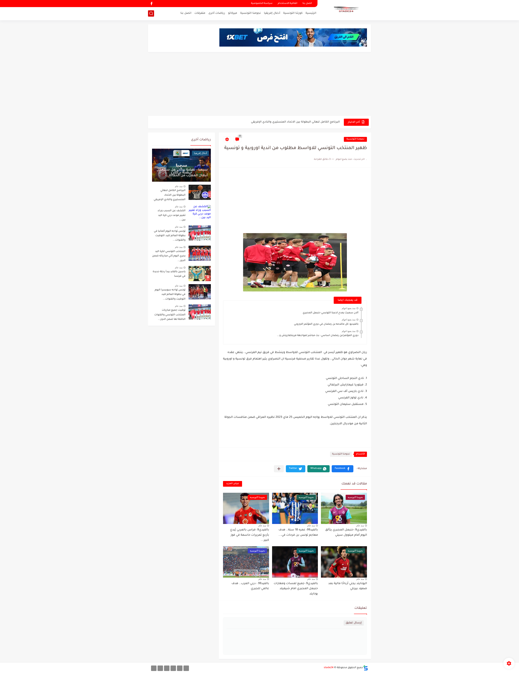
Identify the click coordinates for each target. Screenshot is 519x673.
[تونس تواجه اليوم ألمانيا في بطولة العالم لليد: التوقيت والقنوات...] (200, 233)
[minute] (166, 668)
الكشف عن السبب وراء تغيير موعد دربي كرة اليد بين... (172, 215)
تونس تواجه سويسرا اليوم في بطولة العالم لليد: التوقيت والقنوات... (170, 295)
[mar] (186, 668)
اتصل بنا (307, 3)
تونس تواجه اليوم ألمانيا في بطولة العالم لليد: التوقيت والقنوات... (170, 236)
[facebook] (151, 3)
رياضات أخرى (216, 13)
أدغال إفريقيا (272, 13)
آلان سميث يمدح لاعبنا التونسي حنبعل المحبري (330, 312)
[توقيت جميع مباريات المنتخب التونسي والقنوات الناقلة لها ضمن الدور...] (200, 312)
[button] (342, 468)
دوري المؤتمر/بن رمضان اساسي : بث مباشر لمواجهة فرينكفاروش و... (317, 335)
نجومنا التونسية (250, 13)
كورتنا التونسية (292, 13)
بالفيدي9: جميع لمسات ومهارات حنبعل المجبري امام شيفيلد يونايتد (296, 589)
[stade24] (345, 10)
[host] (154, 668)
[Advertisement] (259, 84)
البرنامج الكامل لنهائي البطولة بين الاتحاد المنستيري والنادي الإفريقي (295, 122)
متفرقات (199, 13)
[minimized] (160, 668)
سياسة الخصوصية (261, 3)
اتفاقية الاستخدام (287, 3)
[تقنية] (179, 668)
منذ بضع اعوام (348, 308)
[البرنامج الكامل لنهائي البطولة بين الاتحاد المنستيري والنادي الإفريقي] (200, 192)
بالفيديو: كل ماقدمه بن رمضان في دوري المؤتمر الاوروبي (326, 324)
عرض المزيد (232, 483)
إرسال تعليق (354, 622)
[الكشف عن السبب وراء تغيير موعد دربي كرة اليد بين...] (200, 212)
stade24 (328, 667)
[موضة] (173, 668)
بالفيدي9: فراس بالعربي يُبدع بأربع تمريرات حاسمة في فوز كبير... (249, 535)
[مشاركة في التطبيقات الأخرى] (279, 468)
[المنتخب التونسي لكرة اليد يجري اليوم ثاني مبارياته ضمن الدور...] (200, 253)
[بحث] (151, 13)
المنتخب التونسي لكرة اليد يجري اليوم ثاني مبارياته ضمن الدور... (169, 256)
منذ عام (360, 525)
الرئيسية (311, 13)
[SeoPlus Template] (365, 668)
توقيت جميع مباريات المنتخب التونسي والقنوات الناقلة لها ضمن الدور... (170, 315)
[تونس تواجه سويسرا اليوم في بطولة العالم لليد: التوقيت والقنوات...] (200, 291)
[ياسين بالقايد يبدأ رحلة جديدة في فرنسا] (200, 273)
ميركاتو (232, 13)
